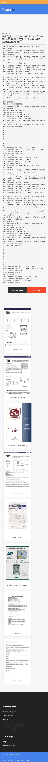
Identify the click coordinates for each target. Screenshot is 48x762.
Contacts (6, 719)
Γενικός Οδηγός (18, 537)
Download (18, 290)
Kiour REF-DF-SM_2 (17, 493)
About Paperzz (8, 716)
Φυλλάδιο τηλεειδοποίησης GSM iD (17, 585)
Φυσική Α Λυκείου (17, 681)
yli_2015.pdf (17, 633)
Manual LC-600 (17, 349)
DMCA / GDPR (20, 760)
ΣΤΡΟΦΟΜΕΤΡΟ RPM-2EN (17, 397)
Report (37, 290)
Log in (5, 742)
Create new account (10, 746)
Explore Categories (9, 712)
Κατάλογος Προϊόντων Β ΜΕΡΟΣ (17, 445)
